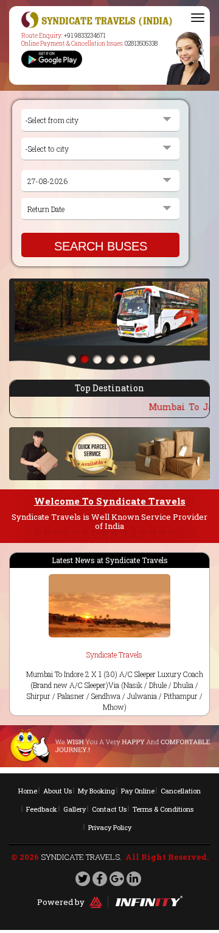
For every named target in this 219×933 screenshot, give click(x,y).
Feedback (41, 809)
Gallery (74, 809)
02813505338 (141, 44)
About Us (57, 790)
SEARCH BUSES (100, 246)
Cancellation (181, 790)
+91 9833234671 (84, 36)
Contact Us (109, 809)
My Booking (96, 790)
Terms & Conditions (163, 809)
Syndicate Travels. (81, 856)
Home (27, 790)
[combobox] (100, 120)
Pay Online (138, 790)
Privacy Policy (109, 827)
